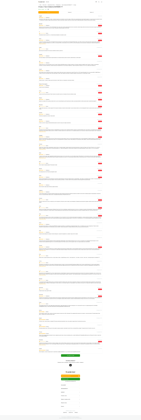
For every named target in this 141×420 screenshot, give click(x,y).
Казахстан (71, 412)
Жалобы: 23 (92, 12)
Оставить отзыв (70, 355)
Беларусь (65, 412)
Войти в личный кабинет (66, 375)
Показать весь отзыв (42, 43)
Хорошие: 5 (70, 12)
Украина (76, 412)
